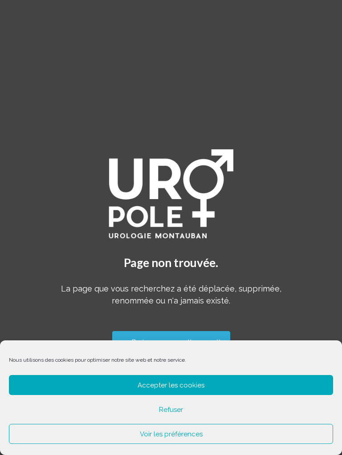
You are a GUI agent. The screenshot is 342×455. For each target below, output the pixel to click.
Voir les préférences (171, 434)
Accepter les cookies (171, 385)
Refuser (171, 410)
